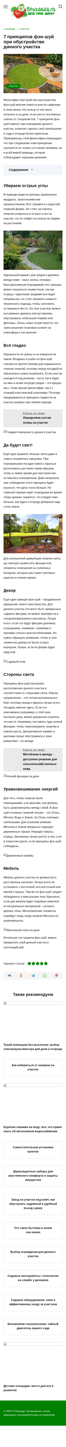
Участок (13, 86)
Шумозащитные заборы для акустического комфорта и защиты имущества (33, 1175)
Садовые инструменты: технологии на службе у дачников (33, 1278)
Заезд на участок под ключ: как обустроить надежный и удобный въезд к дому (33, 1204)
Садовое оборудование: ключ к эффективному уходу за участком (33, 1302)
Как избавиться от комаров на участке (33, 1067)
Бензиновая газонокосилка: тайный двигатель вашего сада (33, 1326)
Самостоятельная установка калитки (33, 1149)
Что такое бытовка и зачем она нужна (33, 1230)
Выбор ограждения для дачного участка (33, 1254)
